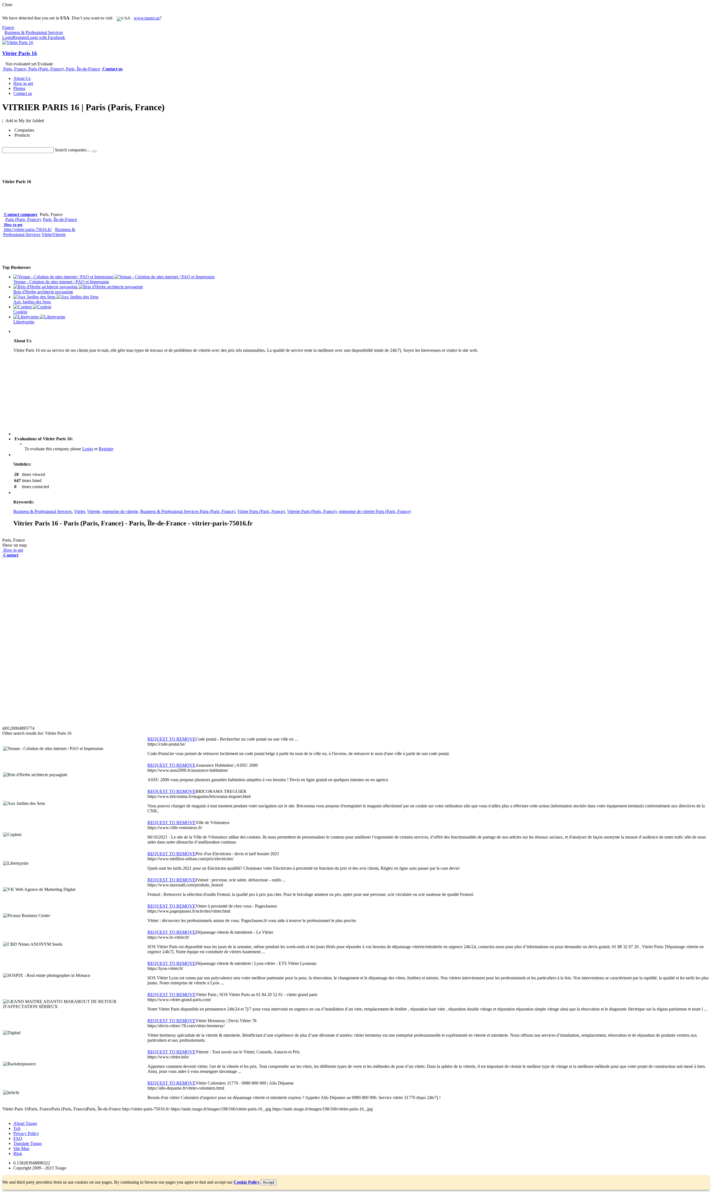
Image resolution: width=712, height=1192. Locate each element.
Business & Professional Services (39, 232)
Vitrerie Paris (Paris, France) (312, 511)
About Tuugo (25, 1123)
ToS (17, 1128)
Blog (17, 1153)
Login (7, 37)
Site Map (21, 1148)
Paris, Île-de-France (60, 219)
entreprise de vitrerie (120, 511)
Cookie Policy (246, 1182)
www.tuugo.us (147, 18)
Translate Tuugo (27, 1143)
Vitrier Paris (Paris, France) (261, 511)
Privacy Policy (26, 1133)
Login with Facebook (46, 37)
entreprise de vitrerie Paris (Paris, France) (375, 511)
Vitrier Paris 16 (19, 53)
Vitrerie (59, 234)
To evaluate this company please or (68, 448)
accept (268, 1182)
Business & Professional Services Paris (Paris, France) (187, 511)
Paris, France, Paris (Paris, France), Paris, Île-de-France (51, 69)
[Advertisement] (103, 165)
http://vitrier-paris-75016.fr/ (28, 229)
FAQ (17, 1138)
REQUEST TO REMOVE (171, 739)
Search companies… (73, 150)
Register (20, 37)
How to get (13, 225)
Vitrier (47, 234)
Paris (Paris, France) (23, 219)
